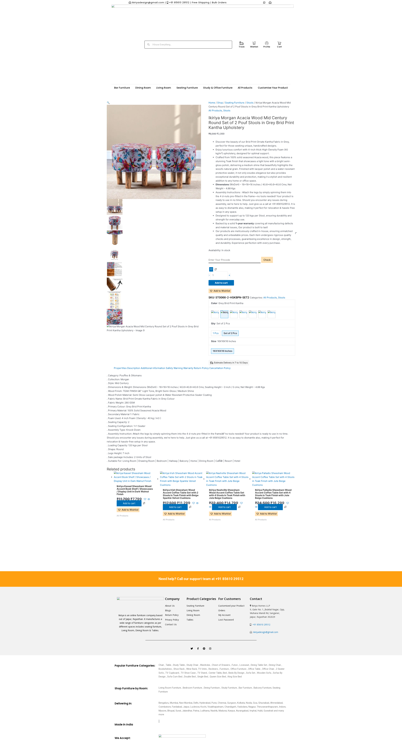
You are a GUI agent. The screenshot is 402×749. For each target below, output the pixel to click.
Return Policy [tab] (201, 368)
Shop (220, 102)
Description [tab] (133, 368)
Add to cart (221, 282)
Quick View (135, 480)
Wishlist (254, 46)
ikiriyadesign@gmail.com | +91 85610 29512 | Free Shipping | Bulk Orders (179, 2)
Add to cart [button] (129, 503)
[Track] (241, 43)
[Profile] (266, 43)
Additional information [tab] (153, 368)
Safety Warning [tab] (174, 368)
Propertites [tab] (120, 368)
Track (241, 46)
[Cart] (279, 43)
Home (212, 102)
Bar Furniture (122, 87)
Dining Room (143, 87)
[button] (154, 103)
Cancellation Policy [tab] (220, 368)
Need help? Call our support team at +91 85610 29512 (201, 579)
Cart (279, 46)
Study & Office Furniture (217, 87)
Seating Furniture (187, 87)
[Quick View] (148, 499)
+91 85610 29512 (260, 624)
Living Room (163, 87)
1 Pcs (216, 333)
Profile (266, 46)
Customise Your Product (273, 87)
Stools (249, 102)
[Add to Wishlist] (211, 269)
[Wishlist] (254, 43)
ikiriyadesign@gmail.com (265, 632)
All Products (245, 87)
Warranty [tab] (188, 368)
